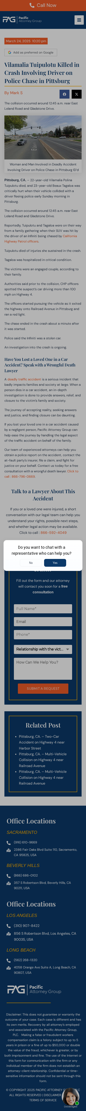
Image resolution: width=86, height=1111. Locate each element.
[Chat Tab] (43, 555)
